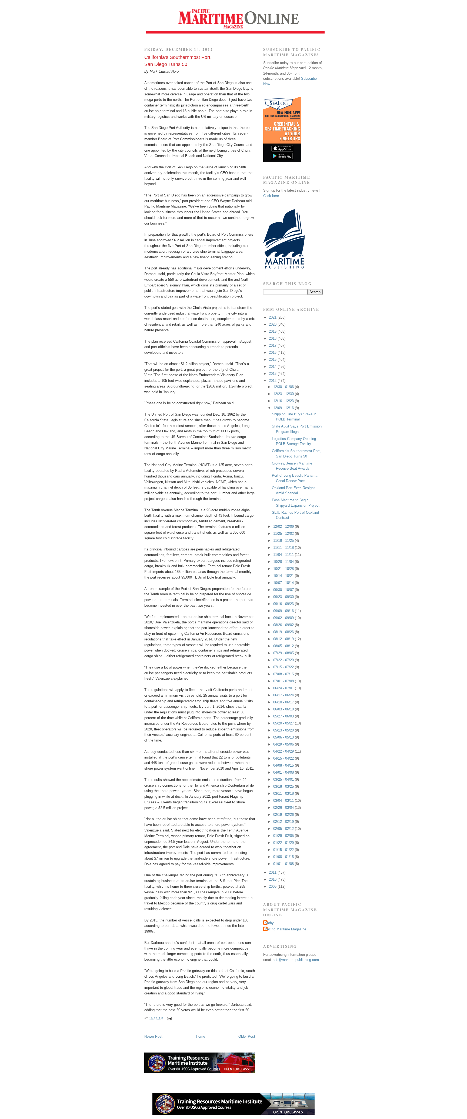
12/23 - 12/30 (284, 394)
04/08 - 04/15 (284, 765)
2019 (273, 331)
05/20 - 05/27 (284, 723)
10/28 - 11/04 (284, 562)
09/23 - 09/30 (284, 597)
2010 (273, 879)
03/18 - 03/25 (284, 786)
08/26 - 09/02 (284, 625)
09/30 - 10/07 (284, 590)
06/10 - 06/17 (284, 702)
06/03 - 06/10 (284, 709)
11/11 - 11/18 (284, 548)
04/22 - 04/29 (284, 751)
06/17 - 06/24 (284, 695)
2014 (273, 367)
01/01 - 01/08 (284, 864)
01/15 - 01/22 (284, 850)
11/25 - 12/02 (284, 534)
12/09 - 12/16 (284, 408)
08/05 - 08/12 (284, 646)
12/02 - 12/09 (284, 527)
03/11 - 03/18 (284, 793)
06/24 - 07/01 (284, 688)
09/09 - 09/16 (284, 611)
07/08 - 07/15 (284, 674)
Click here (271, 196)
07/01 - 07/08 (284, 681)
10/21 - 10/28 (284, 569)
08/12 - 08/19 (284, 639)
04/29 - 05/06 (284, 744)
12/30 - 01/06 (284, 387)
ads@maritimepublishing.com (296, 960)
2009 (273, 886)
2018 (273, 338)
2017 (273, 345)
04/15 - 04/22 (284, 758)
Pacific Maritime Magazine (285, 929)
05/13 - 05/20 (284, 730)
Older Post (246, 1036)
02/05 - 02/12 (284, 829)
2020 (273, 324)
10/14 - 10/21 (284, 576)
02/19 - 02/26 (284, 815)
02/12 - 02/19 (284, 822)
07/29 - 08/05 (284, 653)
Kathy (269, 923)
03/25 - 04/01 (284, 779)
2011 (273, 872)
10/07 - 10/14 (284, 583)
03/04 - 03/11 (284, 801)
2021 (273, 317)
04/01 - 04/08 (284, 772)
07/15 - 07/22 (284, 667)
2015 (273, 360)
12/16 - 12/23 (284, 401)
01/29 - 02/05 (284, 836)
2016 (273, 352)
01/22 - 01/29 (284, 843)
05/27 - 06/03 (284, 716)
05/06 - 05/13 (284, 737)
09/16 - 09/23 (284, 604)
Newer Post (153, 1036)
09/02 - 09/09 (284, 618)
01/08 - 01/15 (284, 857)
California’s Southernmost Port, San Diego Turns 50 (178, 61)
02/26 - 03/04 (284, 808)
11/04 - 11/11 (284, 555)
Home (200, 1036)
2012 (273, 381)
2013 (273, 374)
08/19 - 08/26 (284, 632)
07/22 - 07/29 (284, 660)
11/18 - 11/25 (284, 541)
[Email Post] (168, 1018)
